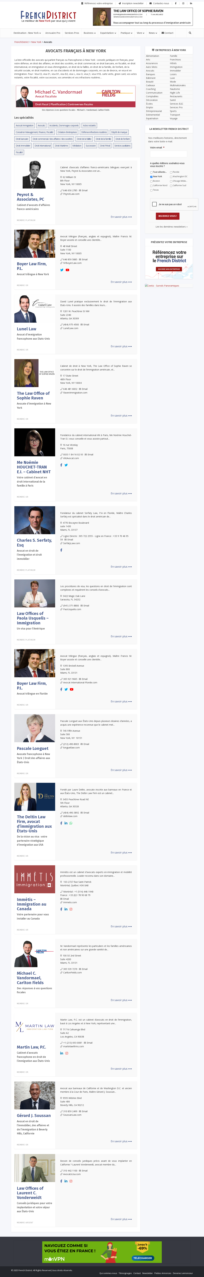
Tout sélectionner (70, 688)
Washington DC (69, 693)
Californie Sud (97, 697)
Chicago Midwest (127, 693)
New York (123, 688)
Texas (121, 697)
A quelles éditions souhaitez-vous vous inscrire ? (88, 682)
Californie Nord (69, 697)
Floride (93, 688)
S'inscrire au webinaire (102, 647)
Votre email (67, 667)
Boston (93, 693)
